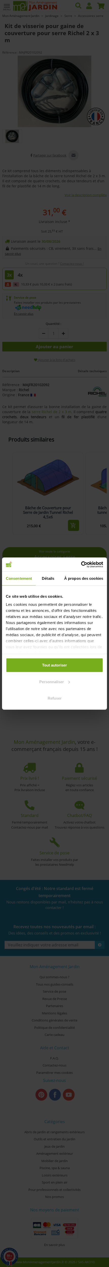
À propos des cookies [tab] (83, 578)
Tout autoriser (54, 665)
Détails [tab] (48, 578)
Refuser (55, 698)
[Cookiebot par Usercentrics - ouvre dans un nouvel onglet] (81, 564)
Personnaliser (51, 681)
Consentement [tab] (19, 578)
